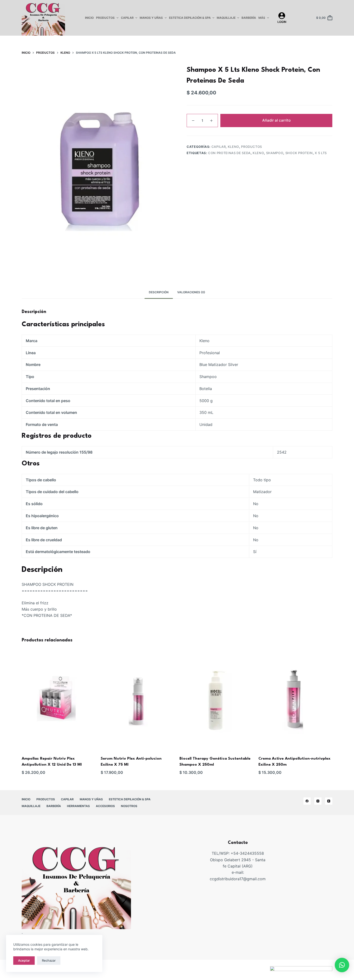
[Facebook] (307, 801)
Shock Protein (299, 153)
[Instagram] (317, 801)
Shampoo (274, 153)
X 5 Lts (321, 153)
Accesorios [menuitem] (105, 806)
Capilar (218, 147)
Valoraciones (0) (191, 292)
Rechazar (49, 960)
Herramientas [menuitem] (78, 806)
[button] (342, 965)
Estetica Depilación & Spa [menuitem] (190, 18)
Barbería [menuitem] (249, 18)
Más (261, 18)
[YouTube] (328, 801)
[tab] (158, 292)
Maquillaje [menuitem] (226, 18)
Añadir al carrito (276, 120)
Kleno (233, 147)
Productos (251, 147)
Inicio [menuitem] (89, 18)
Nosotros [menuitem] (129, 806)
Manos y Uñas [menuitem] (151, 18)
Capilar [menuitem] (127, 18)
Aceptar (24, 960)
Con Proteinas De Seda (229, 153)
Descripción (159, 292)
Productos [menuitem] (105, 18)
